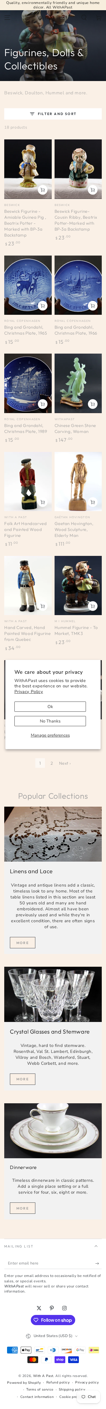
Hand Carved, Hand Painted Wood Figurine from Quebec (27, 633)
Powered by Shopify (24, 1382)
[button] (84, 17)
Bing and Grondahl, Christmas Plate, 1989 (25, 428)
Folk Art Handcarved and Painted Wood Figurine (25, 529)
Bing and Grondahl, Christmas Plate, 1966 (76, 330)
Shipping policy (72, 1389)
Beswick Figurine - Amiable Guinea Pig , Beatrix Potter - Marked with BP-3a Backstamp (25, 223)
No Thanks (50, 721)
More (22, 943)
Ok (50, 706)
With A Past (43, 1376)
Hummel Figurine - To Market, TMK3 (76, 630)
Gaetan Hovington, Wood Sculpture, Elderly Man (74, 529)
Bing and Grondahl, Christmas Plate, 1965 (25, 330)
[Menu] (7, 17)
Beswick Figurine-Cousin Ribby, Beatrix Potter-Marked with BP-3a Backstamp (76, 220)
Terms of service (39, 1389)
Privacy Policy (28, 691)
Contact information (37, 1397)
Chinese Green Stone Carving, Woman (75, 428)
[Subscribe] (98, 1263)
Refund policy (58, 1382)
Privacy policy (87, 1382)
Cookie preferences (75, 1397)
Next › (65, 763)
